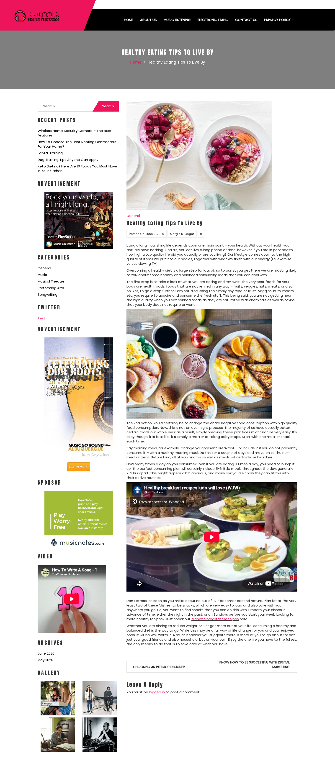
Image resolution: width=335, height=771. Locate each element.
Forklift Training (50, 153)
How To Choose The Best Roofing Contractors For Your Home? (77, 144)
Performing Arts (51, 287)
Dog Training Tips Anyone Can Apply (68, 159)
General (44, 268)
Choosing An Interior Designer (159, 667)
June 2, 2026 (155, 234)
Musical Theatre (51, 281)
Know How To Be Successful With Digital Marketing (254, 664)
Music (42, 274)
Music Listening (177, 19)
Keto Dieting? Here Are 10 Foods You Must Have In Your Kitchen (77, 168)
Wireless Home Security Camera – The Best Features (75, 133)
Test (41, 318)
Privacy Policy (278, 19)
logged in (157, 692)
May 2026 (45, 660)
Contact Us (246, 19)
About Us (148, 19)
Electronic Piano (213, 19)
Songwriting (47, 294)
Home (128, 19)
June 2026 (46, 653)
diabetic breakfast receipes (215, 619)
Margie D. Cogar (182, 234)
